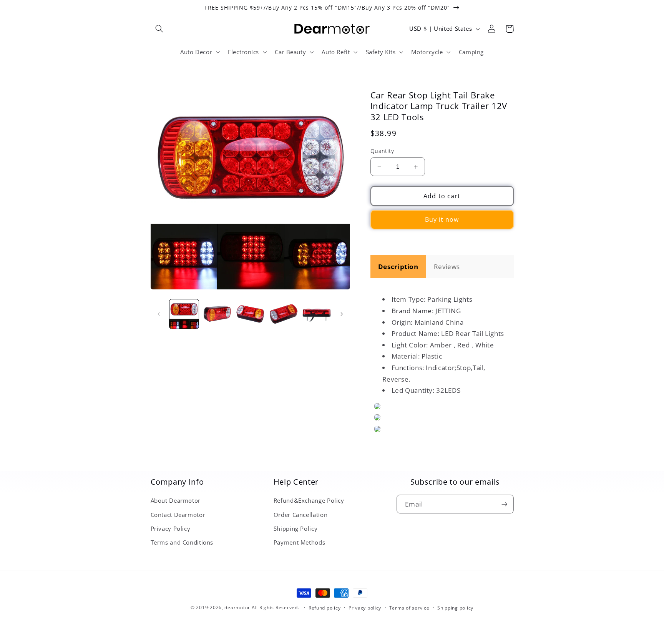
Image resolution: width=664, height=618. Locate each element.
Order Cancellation (300, 514)
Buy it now (442, 220)
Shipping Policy (295, 528)
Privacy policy (365, 608)
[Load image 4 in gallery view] (283, 314)
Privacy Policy (171, 528)
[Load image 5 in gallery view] (316, 314)
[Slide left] (159, 314)
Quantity (382, 150)
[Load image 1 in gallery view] (184, 314)
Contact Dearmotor (178, 514)
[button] (159, 29)
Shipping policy (455, 608)
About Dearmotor (176, 500)
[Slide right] (341, 314)
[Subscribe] (504, 504)
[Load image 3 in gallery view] (250, 314)
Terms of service (409, 608)
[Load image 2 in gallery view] (217, 314)
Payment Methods (299, 542)
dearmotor (237, 607)
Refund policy (325, 608)
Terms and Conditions (182, 542)
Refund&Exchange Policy (309, 500)
